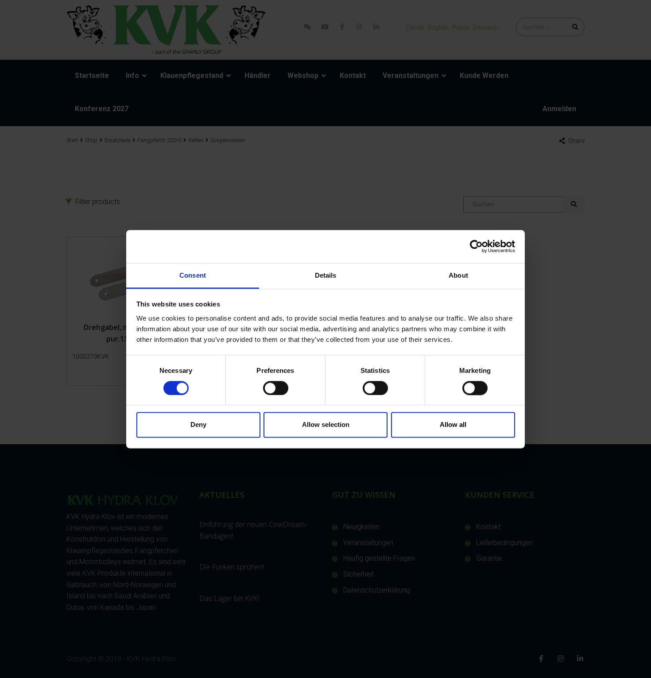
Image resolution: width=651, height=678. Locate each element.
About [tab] (458, 275)
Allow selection (325, 425)
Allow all (453, 425)
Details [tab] (326, 275)
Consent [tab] (192, 275)
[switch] (275, 388)
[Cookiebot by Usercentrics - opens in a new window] (476, 246)
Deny (198, 425)
